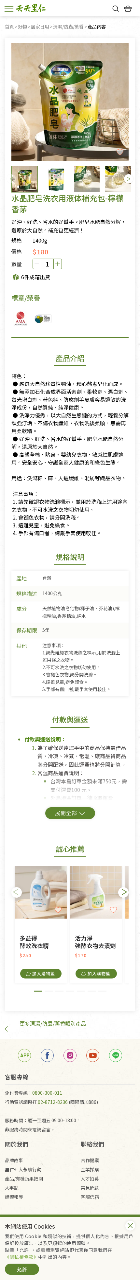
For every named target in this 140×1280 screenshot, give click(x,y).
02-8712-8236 (53, 1102)
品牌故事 (14, 1160)
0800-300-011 (47, 1092)
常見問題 (90, 1187)
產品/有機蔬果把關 (24, 1178)
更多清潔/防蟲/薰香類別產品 (53, 1023)
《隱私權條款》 (21, 1256)
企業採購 (90, 1169)
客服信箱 (90, 1197)
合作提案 (90, 1160)
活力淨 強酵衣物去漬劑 (95, 942)
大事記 (12, 1187)
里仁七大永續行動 (23, 1169)
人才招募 (90, 1178)
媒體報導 (14, 1197)
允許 (22, 1269)
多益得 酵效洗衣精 (34, 942)
